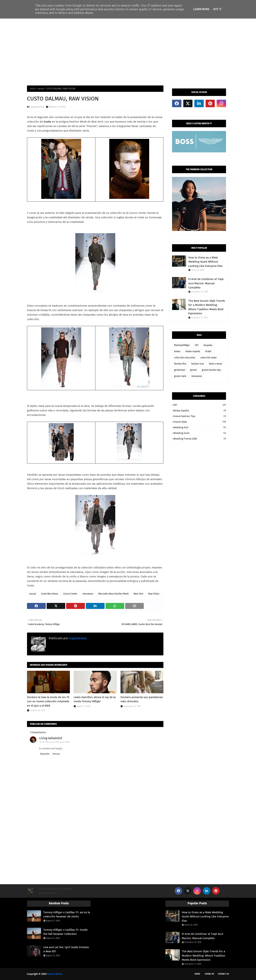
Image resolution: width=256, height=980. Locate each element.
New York (138, 593)
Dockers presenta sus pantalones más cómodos (142, 699)
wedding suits (199, 433)
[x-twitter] (188, 103)
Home (197, 974)
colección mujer (208, 357)
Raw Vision (153, 593)
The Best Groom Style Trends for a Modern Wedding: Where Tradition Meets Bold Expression (206, 307)
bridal (208, 351)
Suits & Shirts (54, 974)
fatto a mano (215, 363)
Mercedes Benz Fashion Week (113, 593)
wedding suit (199, 427)
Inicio (32, 88)
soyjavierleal (37, 106)
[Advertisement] (128, 51)
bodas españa (193, 351)
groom (193, 370)
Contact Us (223, 974)
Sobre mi (209, 974)
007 (196, 345)
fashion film (180, 363)
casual (40, 88)
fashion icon (197, 363)
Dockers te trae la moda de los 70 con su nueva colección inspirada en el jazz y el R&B (48, 701)
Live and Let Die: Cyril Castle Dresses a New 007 (66, 949)
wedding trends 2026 (199, 438)
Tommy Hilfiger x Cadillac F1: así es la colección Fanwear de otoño (66, 914)
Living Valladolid (50, 738)
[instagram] (221, 103)
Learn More (201, 9)
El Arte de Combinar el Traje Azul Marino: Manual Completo (206, 283)
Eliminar (56, 754)
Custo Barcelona (49, 593)
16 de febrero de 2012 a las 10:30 (54, 742)
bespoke (208, 345)
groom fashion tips (211, 370)
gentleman (179, 370)
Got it (217, 9)
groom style (180, 376)
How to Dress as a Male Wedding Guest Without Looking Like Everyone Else (205, 262)
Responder (44, 754)
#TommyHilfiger (182, 345)
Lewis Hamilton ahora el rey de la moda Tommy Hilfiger (95, 699)
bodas (177, 351)
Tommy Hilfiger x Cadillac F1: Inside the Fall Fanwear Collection (65, 932)
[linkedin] (199, 103)
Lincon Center (70, 593)
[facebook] (176, 103)
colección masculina (184, 357)
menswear (87, 593)
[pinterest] (210, 103)
